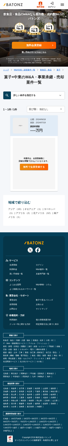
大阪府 (45, 397)
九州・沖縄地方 (38, 376)
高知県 (29, 404)
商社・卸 (57, 355)
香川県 (13, 404)
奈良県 (5, 401)
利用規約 (13, 320)
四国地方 (25, 376)
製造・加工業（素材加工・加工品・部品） (41, 352)
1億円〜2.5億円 (26, 428)
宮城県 (29, 388)
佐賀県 (45, 404)
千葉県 (37, 391)
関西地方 (6, 376)
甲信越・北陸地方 (37, 373)
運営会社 (13, 300)
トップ (6, 70)
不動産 (51, 346)
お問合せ (13, 309)
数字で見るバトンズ (44, 300)
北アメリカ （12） (42, 213)
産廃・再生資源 (9, 358)
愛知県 (13, 397)
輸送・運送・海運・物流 (41, 355)
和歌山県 (14, 401)
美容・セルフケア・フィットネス (31, 358)
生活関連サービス (10, 361)
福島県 (53, 388)
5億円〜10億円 (55, 428)
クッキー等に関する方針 (19, 324)
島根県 (31, 401)
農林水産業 (40, 349)
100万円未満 (16, 419)
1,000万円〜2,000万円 (47, 422)
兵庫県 (53, 397)
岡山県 (39, 401)
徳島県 (5, 404)
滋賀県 (29, 397)
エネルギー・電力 (27, 349)
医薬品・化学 (38, 340)
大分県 (13, 407)
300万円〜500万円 (48, 419)
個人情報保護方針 (43, 320)
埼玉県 (29, 391)
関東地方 (24, 373)
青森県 (13, 388)
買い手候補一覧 (16, 274)
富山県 (13, 394)
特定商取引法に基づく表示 (47, 324)
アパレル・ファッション (37, 343)
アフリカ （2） (23, 213)
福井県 (29, 394)
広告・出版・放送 (10, 349)
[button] (46, 109)
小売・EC (50, 340)
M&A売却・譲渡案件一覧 (24, 70)
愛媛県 (21, 404)
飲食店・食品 (46, 70)
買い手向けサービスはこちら (34, 52)
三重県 (21, 397)
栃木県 (13, 391)
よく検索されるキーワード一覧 (22, 289)
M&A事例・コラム (43, 285)
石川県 (21, 394)
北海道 (5, 373)
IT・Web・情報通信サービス (14, 343)
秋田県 (37, 388)
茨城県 (5, 391)
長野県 (45, 394)
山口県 (55, 401)
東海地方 (50, 373)
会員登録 (13, 265)
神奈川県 (54, 391)
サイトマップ (41, 309)
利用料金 (13, 269)
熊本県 (5, 407)
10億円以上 (7, 431)
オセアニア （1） (33, 209)
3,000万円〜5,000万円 (31, 425)
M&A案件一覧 (42, 269)
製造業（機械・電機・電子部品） (16, 355)
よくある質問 (15, 285)
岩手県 (21, 388)
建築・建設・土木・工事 (12, 352)
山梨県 (37, 394)
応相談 (5, 419)
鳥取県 (23, 401)
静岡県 (5, 397)
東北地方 (14, 373)
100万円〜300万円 (31, 419)
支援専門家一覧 (42, 274)
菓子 (58, 70)
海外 (48, 376)
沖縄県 (39, 407)
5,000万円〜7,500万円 (51, 425)
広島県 (47, 401)
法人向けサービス (27, 361)
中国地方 (16, 376)
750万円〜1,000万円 (28, 422)
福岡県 (37, 404)
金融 (58, 346)
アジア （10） (15, 209)
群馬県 (21, 391)
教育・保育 (51, 358)
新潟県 (5, 394)
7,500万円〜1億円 (10, 428)
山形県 (45, 388)
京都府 (37, 397)
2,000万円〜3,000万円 (11, 425)
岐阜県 (53, 394)
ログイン (39, 265)
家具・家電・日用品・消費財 (14, 346)
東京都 (45, 391)
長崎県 (53, 404)
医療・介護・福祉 (23, 340)
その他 (39, 361)
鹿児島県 (30, 407)
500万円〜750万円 (10, 422)
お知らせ (39, 304)
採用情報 (13, 304)
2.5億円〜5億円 (40, 428)
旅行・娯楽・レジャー (37, 346)
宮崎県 (21, 407)
